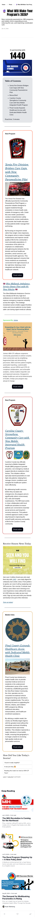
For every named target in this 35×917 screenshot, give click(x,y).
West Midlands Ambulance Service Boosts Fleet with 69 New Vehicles (16, 287)
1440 (14, 579)
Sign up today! (8, 602)
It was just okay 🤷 (10, 766)
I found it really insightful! (12, 762)
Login (4, 777)
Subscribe (10, 777)
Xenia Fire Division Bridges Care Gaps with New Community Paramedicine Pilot (17, 172)
